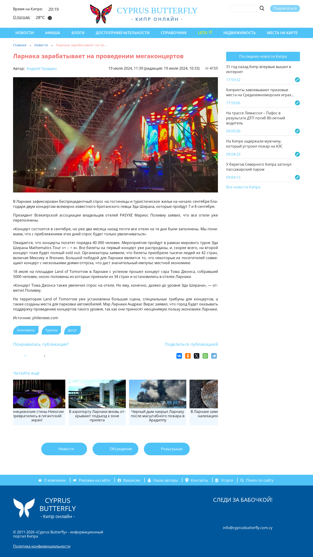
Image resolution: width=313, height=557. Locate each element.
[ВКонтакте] (179, 356)
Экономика (26, 330)
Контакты (199, 480)
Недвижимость (239, 32)
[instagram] (264, 19)
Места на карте (282, 32)
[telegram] (281, 19)
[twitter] (272, 19)
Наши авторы (165, 480)
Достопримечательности (123, 32)
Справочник (174, 32)
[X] (196, 356)
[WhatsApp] (205, 356)
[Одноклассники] (188, 356)
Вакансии (131, 480)
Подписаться (285, 8)
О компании (55, 480)
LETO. (203, 32)
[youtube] (298, 19)
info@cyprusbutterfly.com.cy (247, 528)
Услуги (227, 480)
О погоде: (21, 17)
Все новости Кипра (243, 187)
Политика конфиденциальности (41, 546)
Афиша (52, 32)
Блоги (78, 32)
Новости (24, 32)
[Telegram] (214, 356)
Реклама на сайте (94, 480)
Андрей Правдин (41, 68)
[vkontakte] (289, 19)
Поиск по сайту (259, 480)
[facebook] (255, 19)
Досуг (72, 330)
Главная (19, 45)
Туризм (51, 330)
